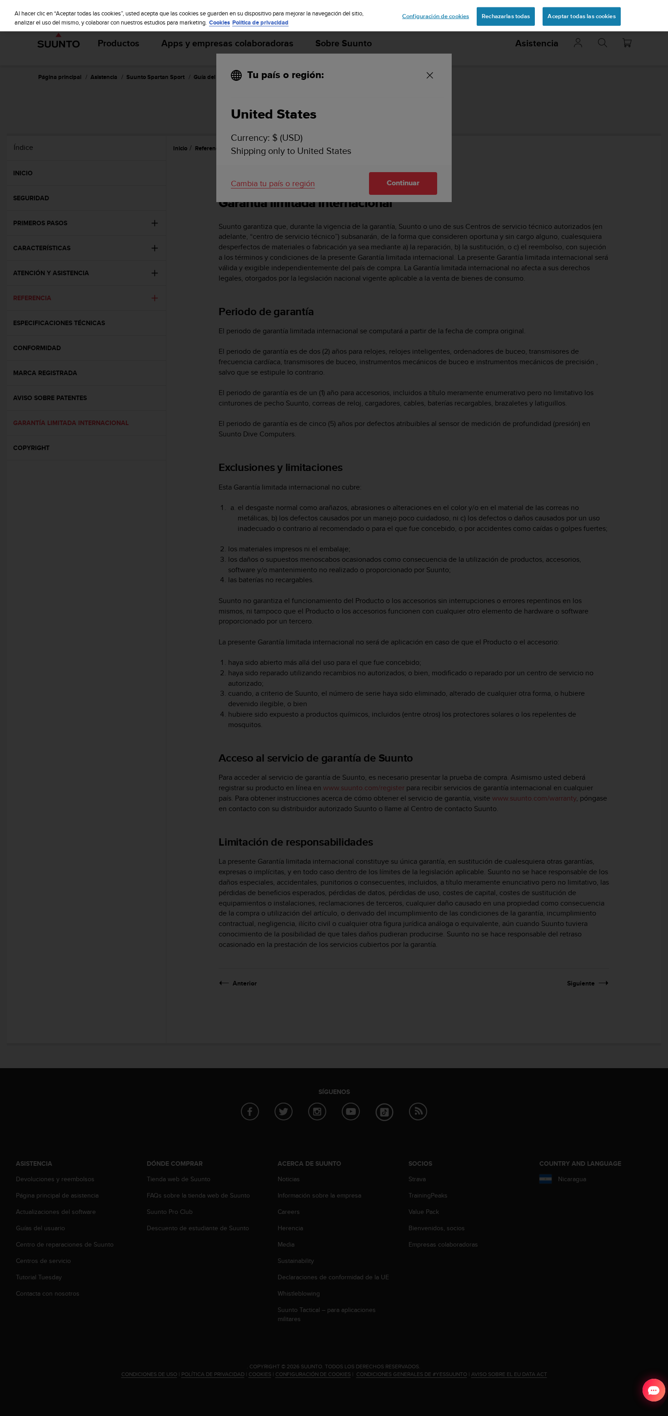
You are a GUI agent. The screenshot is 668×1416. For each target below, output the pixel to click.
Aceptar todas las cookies (581, 16)
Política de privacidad (260, 22)
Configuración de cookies (435, 16)
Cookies (219, 22)
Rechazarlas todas (506, 16)
